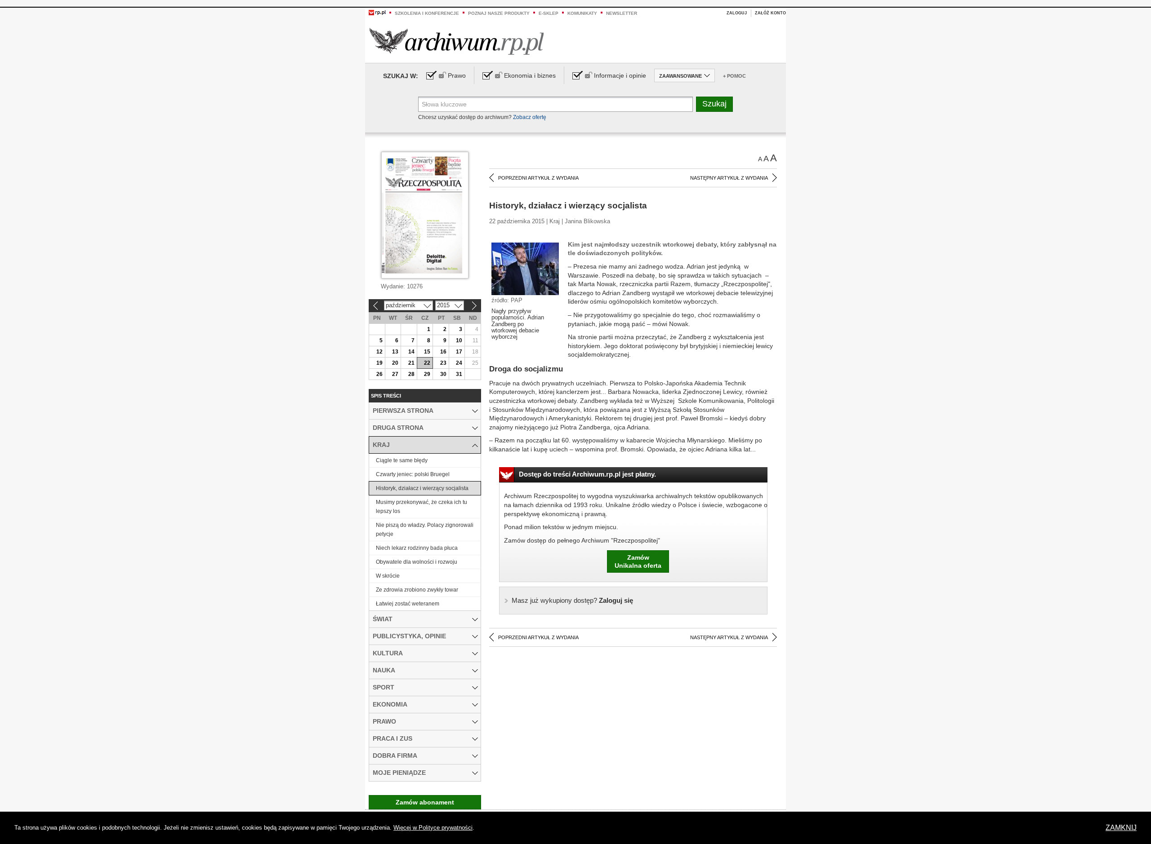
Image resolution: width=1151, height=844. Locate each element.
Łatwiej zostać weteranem (407, 604)
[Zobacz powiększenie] (525, 268)
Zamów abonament (425, 802)
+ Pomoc (734, 76)
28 (411, 374)
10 (459, 340)
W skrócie (388, 576)
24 (459, 363)
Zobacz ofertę (529, 117)
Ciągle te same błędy (402, 460)
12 (379, 352)
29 (427, 374)
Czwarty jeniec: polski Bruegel (413, 474)
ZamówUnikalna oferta (638, 561)
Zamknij (1121, 827)
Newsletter (621, 13)
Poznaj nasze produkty (499, 13)
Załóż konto (770, 13)
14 (411, 352)
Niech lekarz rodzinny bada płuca (417, 548)
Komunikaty (582, 13)
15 (427, 352)
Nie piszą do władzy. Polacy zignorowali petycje (424, 529)
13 (395, 352)
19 (379, 363)
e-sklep (548, 13)
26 (379, 374)
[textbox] (555, 104)
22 (427, 363)
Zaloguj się (572, 600)
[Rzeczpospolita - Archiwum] (457, 41)
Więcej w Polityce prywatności (433, 827)
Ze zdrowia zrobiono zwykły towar (417, 590)
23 (443, 363)
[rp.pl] (377, 12)
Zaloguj (737, 13)
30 (443, 374)
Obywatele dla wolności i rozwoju (416, 562)
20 (395, 363)
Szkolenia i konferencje (427, 13)
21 (411, 363)
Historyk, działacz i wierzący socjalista (422, 488)
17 (459, 352)
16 (443, 352)
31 (459, 374)
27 (395, 374)
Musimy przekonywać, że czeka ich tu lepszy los (421, 506)
